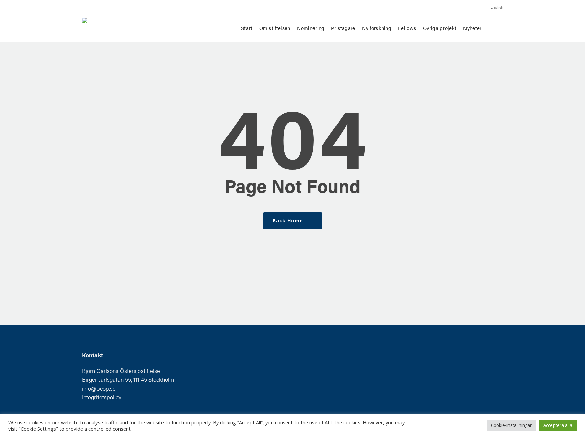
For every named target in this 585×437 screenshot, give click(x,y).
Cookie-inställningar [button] (511, 425)
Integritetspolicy (101, 397)
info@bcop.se (99, 388)
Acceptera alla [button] (557, 425)
